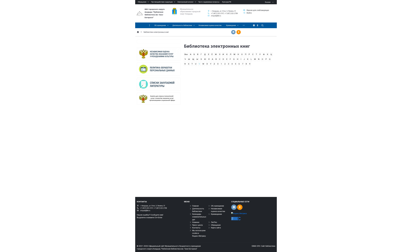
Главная (195, 206)
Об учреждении (217, 206)
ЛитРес (214, 222)
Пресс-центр (197, 225)
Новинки (195, 222)
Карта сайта (216, 228)
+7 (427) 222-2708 (231, 13)
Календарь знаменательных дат (199, 217)
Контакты (196, 228)
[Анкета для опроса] (159, 99)
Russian (268, 2)
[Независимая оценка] (159, 53)
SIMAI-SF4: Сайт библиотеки (263, 246)
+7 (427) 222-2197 (217, 13)
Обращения (216, 225)
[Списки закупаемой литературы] (159, 84)
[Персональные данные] (159, 69)
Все (186, 54)
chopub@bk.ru (216, 16)
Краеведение (216, 214)
